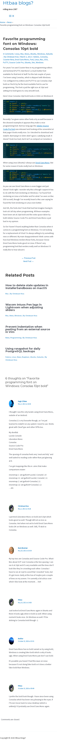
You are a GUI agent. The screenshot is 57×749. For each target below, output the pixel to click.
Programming (15, 337)
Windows (41, 54)
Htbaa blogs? (18, 3)
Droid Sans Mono (22, 59)
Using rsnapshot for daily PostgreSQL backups (22, 350)
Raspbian (25, 357)
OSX (46, 59)
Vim (33, 62)
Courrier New (8, 59)
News (27, 54)
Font (32, 59)
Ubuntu (33, 54)
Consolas (44, 57)
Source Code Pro (16, 62)
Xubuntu (49, 54)
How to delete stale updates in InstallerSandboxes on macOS (26, 287)
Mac (22, 54)
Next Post (28, 261)
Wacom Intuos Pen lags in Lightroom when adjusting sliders (24, 307)
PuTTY (5, 62)
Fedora (8, 357)
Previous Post (28, 258)
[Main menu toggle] (11, 16)
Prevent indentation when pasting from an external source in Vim (27, 329)
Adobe (36, 57)
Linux (17, 54)
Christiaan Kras (23, 506)
